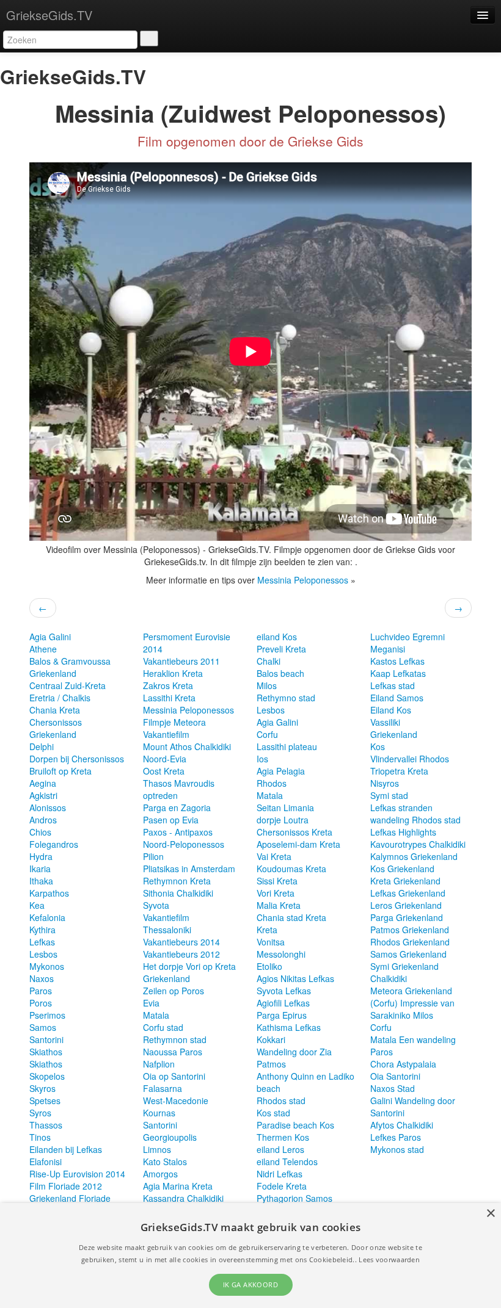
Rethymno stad (286, 698)
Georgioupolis (170, 1137)
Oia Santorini (395, 1076)
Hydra (41, 856)
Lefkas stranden (401, 807)
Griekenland (52, 673)
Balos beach (280, 673)
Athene (43, 649)
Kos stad (273, 1113)
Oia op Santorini (174, 1076)
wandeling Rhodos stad (415, 820)
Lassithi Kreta (169, 698)
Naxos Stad (392, 1088)
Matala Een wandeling (413, 1039)
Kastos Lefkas (397, 661)
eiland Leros (280, 1149)
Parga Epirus (282, 1015)
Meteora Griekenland (411, 991)
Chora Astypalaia (403, 1064)
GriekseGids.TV (49, 15)
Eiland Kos (390, 710)
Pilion (153, 856)
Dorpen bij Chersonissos (76, 759)
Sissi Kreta (277, 881)
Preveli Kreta (281, 649)
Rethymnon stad (175, 1039)
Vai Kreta (274, 856)
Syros (40, 1113)
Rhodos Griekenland (410, 942)
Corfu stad (163, 1027)
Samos (42, 1027)
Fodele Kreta (282, 1186)
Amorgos (160, 1174)
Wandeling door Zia (294, 1052)
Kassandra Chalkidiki (183, 1198)
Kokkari (271, 1039)
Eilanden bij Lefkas (65, 1149)
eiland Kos (277, 637)
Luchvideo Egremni (407, 637)
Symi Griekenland (404, 966)
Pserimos (47, 1015)
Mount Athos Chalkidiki (187, 746)
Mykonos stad (397, 1149)
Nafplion (159, 1064)
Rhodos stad (281, 1100)
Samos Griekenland (408, 954)
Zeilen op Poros (173, 991)
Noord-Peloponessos (183, 844)
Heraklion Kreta (173, 673)
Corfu (267, 734)
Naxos (41, 978)
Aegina (42, 783)
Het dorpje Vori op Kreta (189, 966)
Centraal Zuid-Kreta (67, 685)
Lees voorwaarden (389, 1259)
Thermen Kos (283, 1137)
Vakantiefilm (166, 734)
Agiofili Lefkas (283, 1003)
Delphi (41, 746)
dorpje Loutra (283, 820)
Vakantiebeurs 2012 (181, 954)
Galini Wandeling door (412, 1100)
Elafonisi (45, 1161)
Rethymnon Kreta (177, 881)
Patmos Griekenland (409, 929)
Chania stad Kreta (291, 917)
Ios (262, 759)
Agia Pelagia (281, 771)
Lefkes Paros (395, 1137)
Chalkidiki (388, 978)
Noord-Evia (164, 759)
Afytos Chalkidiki (401, 1125)
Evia (151, 1003)
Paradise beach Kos (295, 1125)
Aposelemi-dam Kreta (298, 844)
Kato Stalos (165, 1161)
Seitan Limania (285, 807)
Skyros (42, 1088)
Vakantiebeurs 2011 (181, 661)
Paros (40, 991)
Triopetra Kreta (399, 771)
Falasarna (162, 1088)
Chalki (268, 661)
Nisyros (384, 783)
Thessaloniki (167, 929)
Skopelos (47, 1076)
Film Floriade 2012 (65, 1186)
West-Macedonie (175, 1100)
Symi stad (389, 795)
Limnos (157, 1149)
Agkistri (43, 795)
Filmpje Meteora (174, 722)
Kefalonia (47, 917)
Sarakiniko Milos (401, 1015)
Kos (377, 746)
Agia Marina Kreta (178, 1186)
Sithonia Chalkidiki (178, 893)
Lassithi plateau (287, 746)
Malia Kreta (279, 905)
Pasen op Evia (171, 820)
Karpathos (49, 893)
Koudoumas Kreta (291, 868)
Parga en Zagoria (177, 807)
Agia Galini (50, 637)
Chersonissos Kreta (294, 832)
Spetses (44, 1100)
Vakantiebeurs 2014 (181, 942)
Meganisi (387, 649)
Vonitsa (271, 942)
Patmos (271, 1064)
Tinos (40, 1137)
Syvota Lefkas (284, 991)
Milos (267, 685)
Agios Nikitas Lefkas (295, 978)
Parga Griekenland (406, 917)
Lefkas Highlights (403, 832)
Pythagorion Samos (294, 1198)
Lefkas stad (392, 685)
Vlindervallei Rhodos (409, 759)
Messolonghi (281, 954)
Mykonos (46, 966)
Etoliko (269, 966)
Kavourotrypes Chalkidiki (418, 844)
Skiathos (45, 1052)
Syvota (156, 905)
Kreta (267, 929)
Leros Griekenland (406, 905)
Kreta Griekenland (405, 881)
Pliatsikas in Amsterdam (189, 868)
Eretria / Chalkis (59, 698)
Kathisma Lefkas (289, 1027)
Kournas (159, 1113)
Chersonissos (55, 722)
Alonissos (47, 807)
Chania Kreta (54, 710)
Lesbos (43, 954)
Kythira (42, 929)
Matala (156, 1015)
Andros (43, 820)
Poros (40, 1003)
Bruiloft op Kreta (60, 771)
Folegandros (53, 844)
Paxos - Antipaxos (178, 832)
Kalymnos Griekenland (414, 856)
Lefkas (42, 942)
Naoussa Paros (172, 1052)
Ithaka (41, 881)
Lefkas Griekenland (407, 893)
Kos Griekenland (402, 868)
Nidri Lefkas (279, 1174)
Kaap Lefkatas (398, 673)
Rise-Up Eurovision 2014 (77, 1174)
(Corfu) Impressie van (412, 1003)
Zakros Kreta (168, 685)
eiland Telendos (287, 1161)
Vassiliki (385, 722)
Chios (40, 832)
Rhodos (272, 783)
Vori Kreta (275, 893)
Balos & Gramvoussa (70, 661)
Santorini (46, 1039)
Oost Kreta (164, 771)
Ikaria (40, 868)
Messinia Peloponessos (302, 580)
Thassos (45, 1125)
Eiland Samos (396, 698)
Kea (37, 905)
